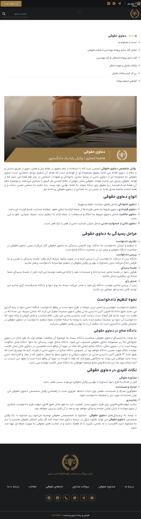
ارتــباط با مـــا (11, 3)
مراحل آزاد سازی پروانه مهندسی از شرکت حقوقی (112, 50)
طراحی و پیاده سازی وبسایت (70, 515)
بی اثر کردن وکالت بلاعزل (124, 73)
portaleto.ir (57, 515)
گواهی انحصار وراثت (126, 81)
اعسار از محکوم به (127, 42)
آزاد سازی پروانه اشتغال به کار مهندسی (116, 58)
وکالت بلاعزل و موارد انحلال (123, 66)
